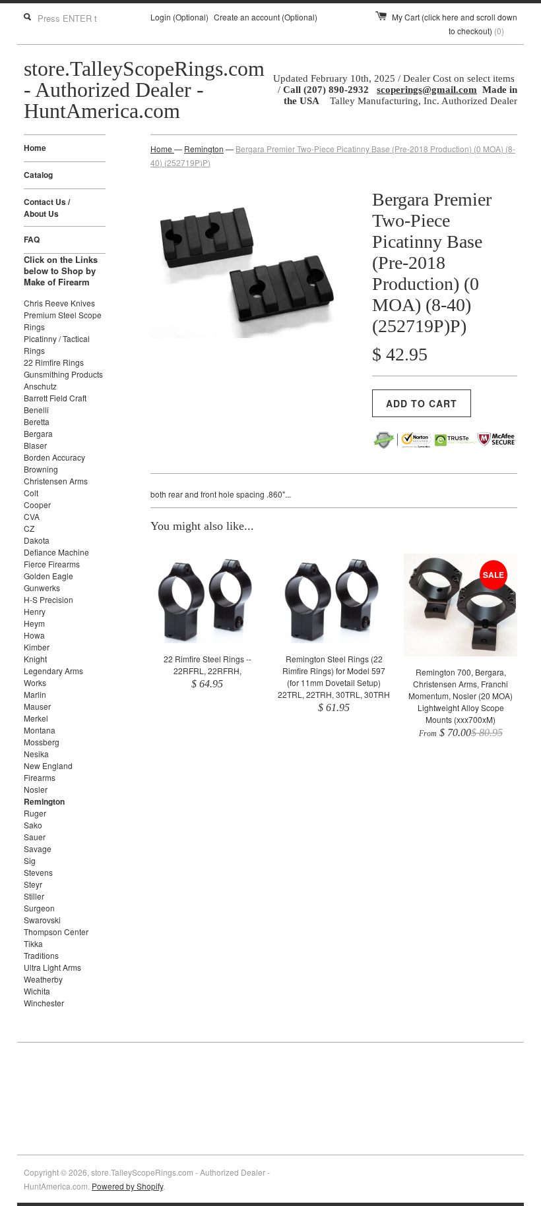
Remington (44, 801)
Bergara (38, 433)
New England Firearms (48, 771)
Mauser (37, 706)
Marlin (35, 694)
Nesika (36, 753)
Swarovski (42, 919)
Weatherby (43, 979)
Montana (39, 729)
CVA (32, 516)
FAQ (32, 239)
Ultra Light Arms (52, 967)
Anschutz (40, 385)
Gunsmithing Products (63, 374)
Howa (34, 635)
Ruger (35, 812)
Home (35, 148)
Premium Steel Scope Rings (63, 320)
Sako (33, 824)
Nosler (36, 789)
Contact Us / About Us (47, 207)
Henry (35, 611)
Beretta (36, 421)
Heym (34, 623)
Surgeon (39, 907)
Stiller (34, 896)
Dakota (36, 540)
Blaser (35, 445)
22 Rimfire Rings (54, 362)
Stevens (38, 872)
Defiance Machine (56, 552)
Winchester (44, 1002)
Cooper (37, 504)
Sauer (35, 836)
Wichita (37, 990)
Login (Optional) (179, 16)
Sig (30, 860)
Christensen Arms (56, 480)
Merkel (36, 718)
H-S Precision (48, 599)
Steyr (33, 884)
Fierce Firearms (52, 563)
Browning (41, 468)
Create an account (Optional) (265, 16)
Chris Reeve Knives (59, 302)
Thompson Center (56, 931)
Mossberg (41, 741)
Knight (35, 658)
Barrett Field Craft (55, 397)
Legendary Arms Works (53, 676)
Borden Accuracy (54, 457)
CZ (29, 528)
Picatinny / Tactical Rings (57, 344)
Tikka (33, 943)
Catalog (38, 175)
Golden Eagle (48, 575)
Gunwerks (42, 587)
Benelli (36, 409)
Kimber (36, 646)
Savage (37, 848)
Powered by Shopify (127, 1186)
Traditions (41, 955)
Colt (31, 492)
